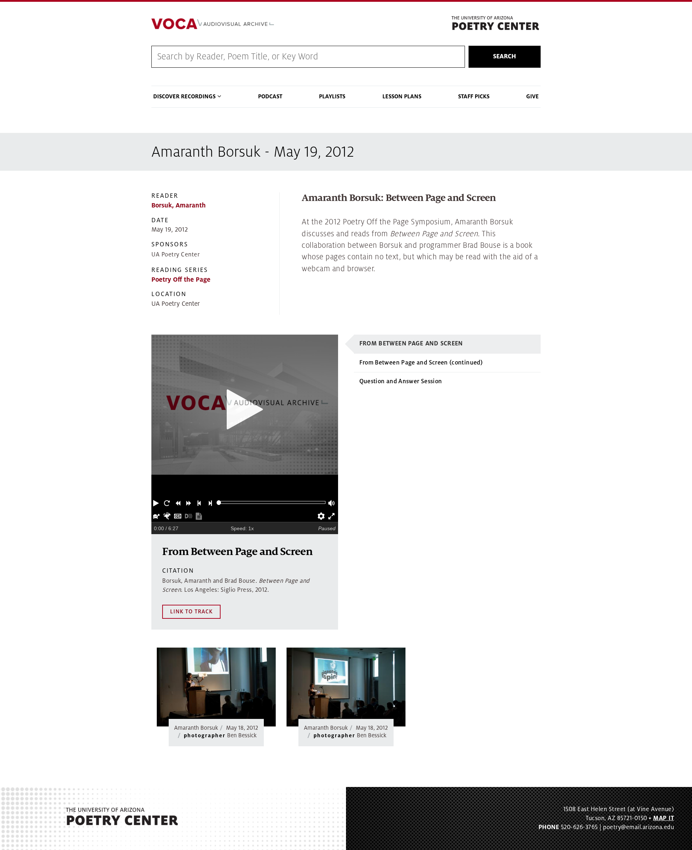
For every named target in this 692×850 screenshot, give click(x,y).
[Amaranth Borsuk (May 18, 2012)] (216, 687)
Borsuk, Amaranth (178, 205)
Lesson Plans (401, 96)
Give (532, 96)
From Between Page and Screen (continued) (421, 362)
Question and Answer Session (400, 381)
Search (504, 56)
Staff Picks (473, 96)
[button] (156, 502)
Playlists (332, 96)
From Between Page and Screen (411, 343)
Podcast (270, 96)
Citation (178, 570)
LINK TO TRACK (191, 611)
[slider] (219, 502)
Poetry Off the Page (180, 279)
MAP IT (663, 818)
